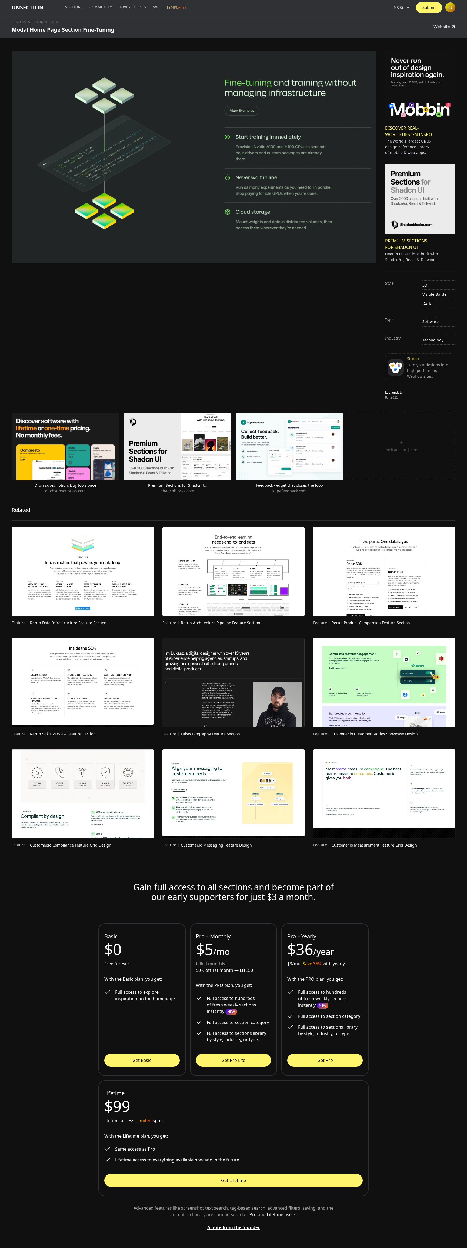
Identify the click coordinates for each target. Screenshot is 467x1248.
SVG (156, 7)
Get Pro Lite (233, 1060)
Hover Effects (132, 7)
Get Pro (325, 1060)
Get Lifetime (233, 1180)
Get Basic (141, 1060)
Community (100, 7)
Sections (74, 7)
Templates (176, 7)
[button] (401, 7)
